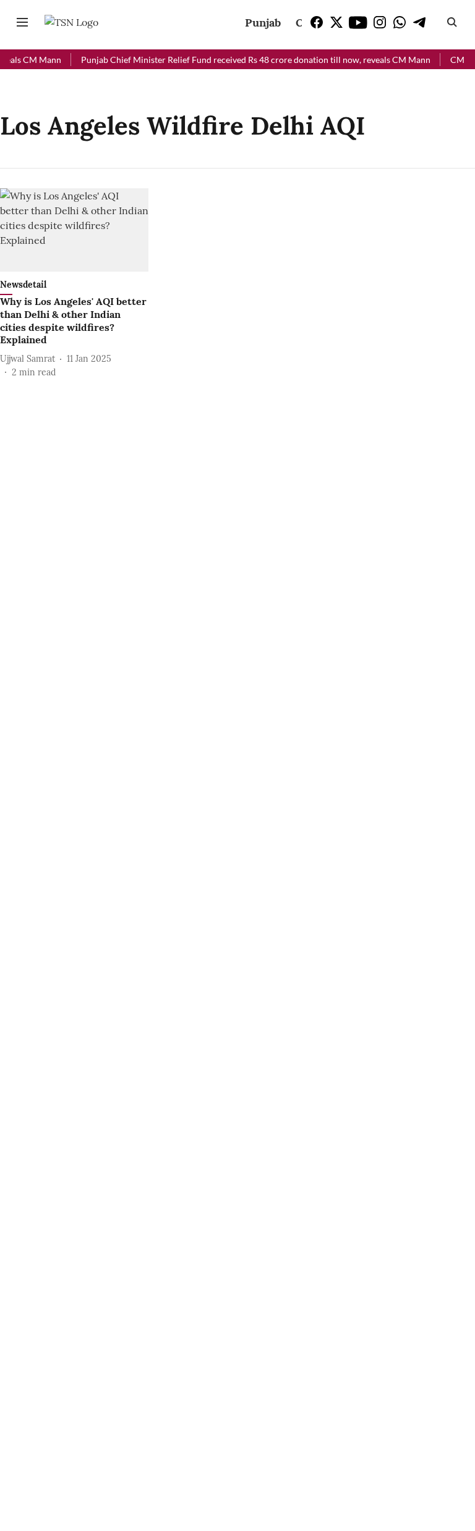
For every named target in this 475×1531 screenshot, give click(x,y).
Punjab (263, 22)
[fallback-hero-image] (74, 230)
